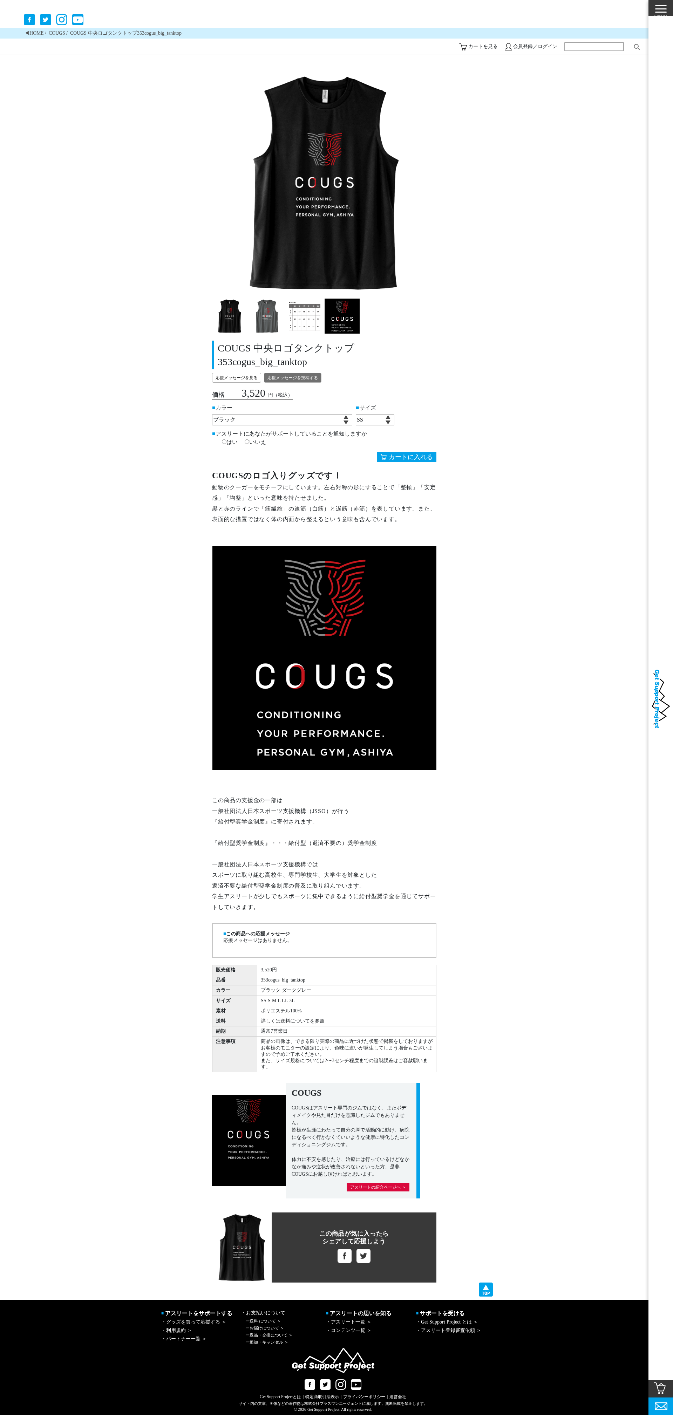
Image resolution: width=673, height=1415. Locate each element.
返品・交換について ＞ (269, 1335)
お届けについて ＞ (264, 1328)
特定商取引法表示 (322, 1397)
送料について (295, 1021)
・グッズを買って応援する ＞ (193, 1322)
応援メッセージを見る (237, 377)
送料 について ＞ (263, 1321)
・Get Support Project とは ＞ (447, 1322)
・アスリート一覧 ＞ (349, 1322)
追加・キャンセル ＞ (266, 1342)
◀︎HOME (34, 33)
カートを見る (483, 46)
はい (232, 442)
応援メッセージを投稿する (292, 377)
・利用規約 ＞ (176, 1330)
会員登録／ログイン (535, 46)
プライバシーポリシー (364, 1397)
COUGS (57, 33)
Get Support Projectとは (280, 1397)
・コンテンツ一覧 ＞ (349, 1330)
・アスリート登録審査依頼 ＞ (448, 1330)
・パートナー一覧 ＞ (184, 1338)
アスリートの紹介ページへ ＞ (378, 1187)
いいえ (257, 442)
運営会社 (397, 1397)
